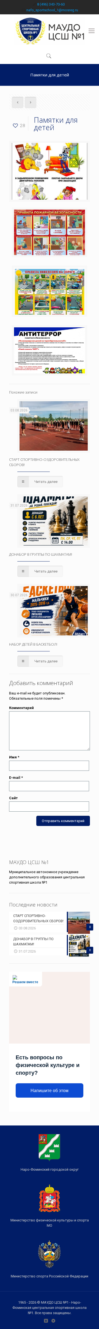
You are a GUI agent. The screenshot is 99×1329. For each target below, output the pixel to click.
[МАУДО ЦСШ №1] (49, 31)
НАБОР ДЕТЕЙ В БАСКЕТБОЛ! (33, 644)
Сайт (13, 798)
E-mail (16, 778)
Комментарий (21, 708)
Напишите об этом (49, 1090)
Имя (14, 757)
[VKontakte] (46, 1320)
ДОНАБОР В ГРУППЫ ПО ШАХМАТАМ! (40, 554)
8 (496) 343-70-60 (51, 4)
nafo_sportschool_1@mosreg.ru (52, 10)
